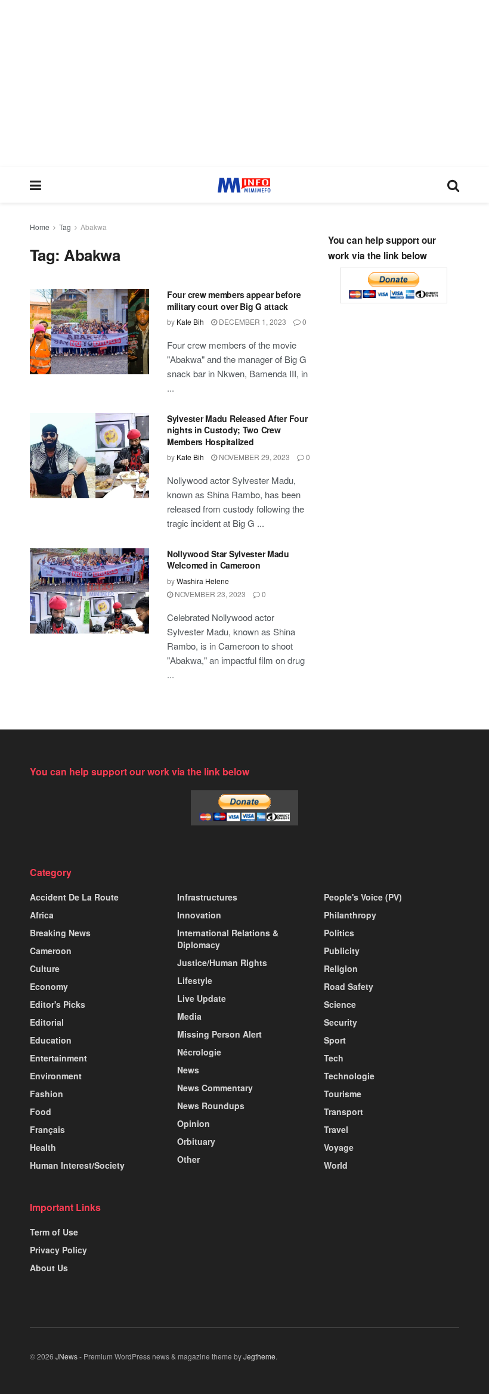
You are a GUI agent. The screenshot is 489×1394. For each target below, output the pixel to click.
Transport (343, 1111)
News (188, 1070)
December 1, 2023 (251, 321)
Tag (65, 227)
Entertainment (58, 1058)
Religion (341, 968)
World (336, 1165)
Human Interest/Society (77, 1165)
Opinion (193, 1123)
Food (40, 1111)
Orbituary (196, 1141)
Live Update (201, 998)
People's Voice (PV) (363, 897)
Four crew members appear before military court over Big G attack (234, 300)
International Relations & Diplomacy (227, 939)
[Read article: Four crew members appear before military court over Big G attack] (89, 331)
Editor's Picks (57, 1004)
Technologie (349, 1076)
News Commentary (215, 1088)
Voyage (339, 1147)
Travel (336, 1129)
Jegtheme (259, 1356)
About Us (49, 1268)
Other (188, 1159)
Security (340, 1022)
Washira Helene (203, 581)
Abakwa (94, 227)
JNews (66, 1356)
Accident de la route (74, 897)
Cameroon (51, 951)
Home (39, 227)
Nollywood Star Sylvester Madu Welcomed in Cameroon (228, 560)
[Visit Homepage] (244, 185)
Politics (339, 933)
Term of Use (54, 1232)
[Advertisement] (244, 83)
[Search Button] (453, 185)
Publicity (342, 951)
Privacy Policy (58, 1250)
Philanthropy (350, 915)
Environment (56, 1076)
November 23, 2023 (209, 594)
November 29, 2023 (253, 457)
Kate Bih (190, 321)
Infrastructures (207, 897)
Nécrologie (199, 1052)
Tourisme (342, 1094)
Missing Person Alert (219, 1034)
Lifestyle (194, 980)
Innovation (199, 915)
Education (51, 1040)
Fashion (46, 1094)
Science (340, 1004)
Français (47, 1129)
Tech (333, 1058)
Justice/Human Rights (222, 962)
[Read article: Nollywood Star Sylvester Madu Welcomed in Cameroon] (89, 591)
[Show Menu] (35, 185)
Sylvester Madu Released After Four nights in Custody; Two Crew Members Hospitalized (237, 430)
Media (189, 1016)
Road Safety (348, 986)
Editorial (47, 1022)
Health (43, 1147)
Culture (45, 968)
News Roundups (210, 1106)
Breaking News (60, 933)
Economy (49, 986)
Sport (335, 1040)
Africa (42, 915)
